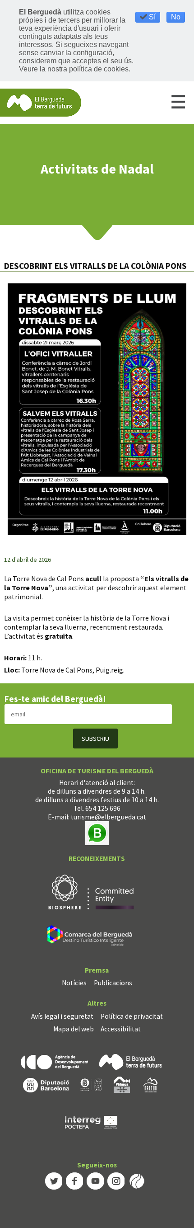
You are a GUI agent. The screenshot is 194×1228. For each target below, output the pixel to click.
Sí (151, 17)
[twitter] (53, 1180)
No (175, 17)
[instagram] (116, 1180)
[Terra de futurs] (130, 1061)
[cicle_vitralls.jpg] (97, 409)
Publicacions (113, 983)
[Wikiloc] (136, 1180)
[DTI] (91, 936)
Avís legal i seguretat (62, 1016)
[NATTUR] (150, 1084)
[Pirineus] (122, 1084)
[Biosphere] (91, 891)
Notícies (74, 983)
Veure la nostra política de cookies (74, 69)
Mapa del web (73, 1029)
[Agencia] (54, 1061)
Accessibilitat (121, 1029)
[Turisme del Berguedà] (40, 102)
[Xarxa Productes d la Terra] (91, 1084)
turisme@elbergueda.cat (108, 817)
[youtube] (95, 1180)
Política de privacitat (132, 1016)
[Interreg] (91, 1121)
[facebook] (74, 1180)
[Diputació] (46, 1084)
